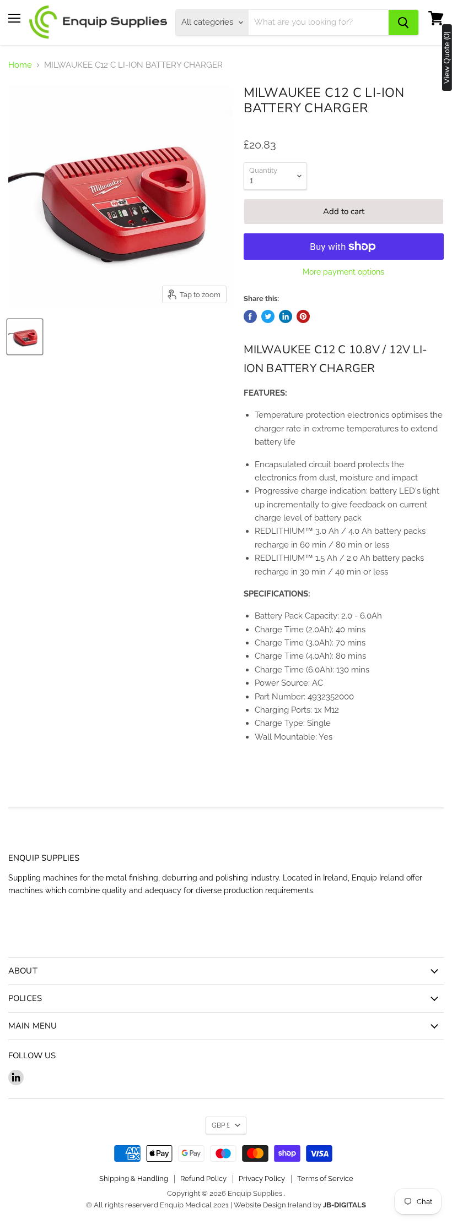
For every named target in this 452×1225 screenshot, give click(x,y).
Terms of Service (325, 1178)
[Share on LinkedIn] (285, 316)
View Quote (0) (447, 57)
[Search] (403, 22)
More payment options (343, 271)
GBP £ (221, 1125)
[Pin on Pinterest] (303, 316)
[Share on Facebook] (250, 316)
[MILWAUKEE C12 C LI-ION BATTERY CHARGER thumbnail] (24, 336)
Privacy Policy (262, 1178)
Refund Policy (203, 1178)
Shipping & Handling (133, 1178)
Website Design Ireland (272, 1205)
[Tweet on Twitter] (268, 316)
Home (20, 65)
